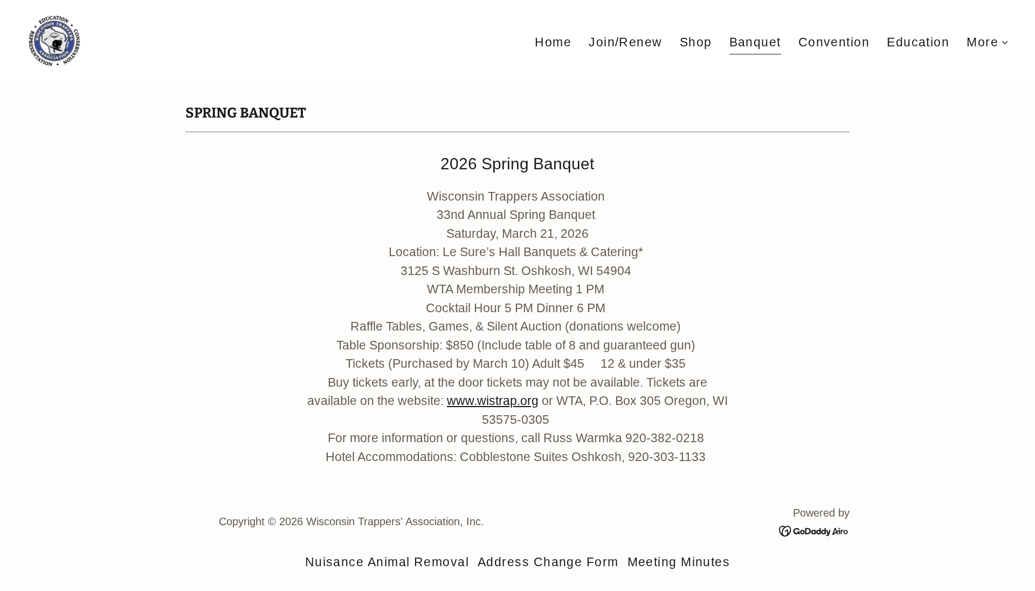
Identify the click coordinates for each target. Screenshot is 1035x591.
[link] (54, 40)
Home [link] (553, 42)
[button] (988, 42)
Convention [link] (834, 42)
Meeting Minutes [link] (678, 562)
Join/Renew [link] (626, 42)
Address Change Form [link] (548, 562)
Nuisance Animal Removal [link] (387, 562)
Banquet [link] (755, 42)
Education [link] (918, 42)
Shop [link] (696, 42)
